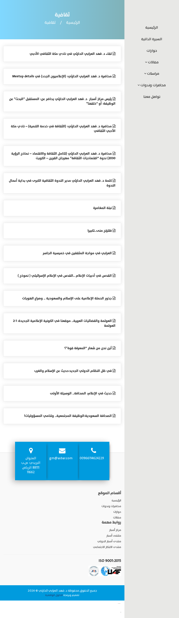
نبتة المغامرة (103, 208)
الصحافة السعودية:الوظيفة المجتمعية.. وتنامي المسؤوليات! (68, 416)
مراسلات (152, 73)
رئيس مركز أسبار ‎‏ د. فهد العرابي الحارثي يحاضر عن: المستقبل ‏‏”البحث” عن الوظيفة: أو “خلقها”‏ (62, 101)
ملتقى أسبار (113, 535)
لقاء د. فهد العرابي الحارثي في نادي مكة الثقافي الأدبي (71, 54)
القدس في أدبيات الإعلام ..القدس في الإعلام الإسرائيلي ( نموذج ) (65, 275)
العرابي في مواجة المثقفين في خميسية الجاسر (78, 253)
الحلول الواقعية (54, 595)
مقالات (153, 62)
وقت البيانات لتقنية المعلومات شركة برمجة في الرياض (122, 603)
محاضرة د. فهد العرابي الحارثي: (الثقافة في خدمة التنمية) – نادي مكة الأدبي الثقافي (63, 128)
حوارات (152, 51)
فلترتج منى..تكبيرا (100, 230)
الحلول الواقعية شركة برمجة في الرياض (122, 612)
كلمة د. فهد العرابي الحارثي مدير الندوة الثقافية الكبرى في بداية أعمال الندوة (62, 183)
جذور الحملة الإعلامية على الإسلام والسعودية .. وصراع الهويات (67, 298)
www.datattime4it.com (119, 603)
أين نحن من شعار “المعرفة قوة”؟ (88, 348)
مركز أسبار (115, 530)
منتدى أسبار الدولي (109, 541)
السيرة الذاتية (151, 39)
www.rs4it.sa (120, 612)
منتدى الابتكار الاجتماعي (107, 547)
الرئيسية (151, 27)
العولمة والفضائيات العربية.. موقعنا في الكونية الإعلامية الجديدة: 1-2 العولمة (64, 323)
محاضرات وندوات (153, 85)
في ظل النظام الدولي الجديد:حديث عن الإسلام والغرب (73, 371)
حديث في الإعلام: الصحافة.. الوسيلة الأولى (81, 393)
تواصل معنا (151, 97)
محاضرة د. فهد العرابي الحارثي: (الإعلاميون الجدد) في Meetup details (62, 76)
